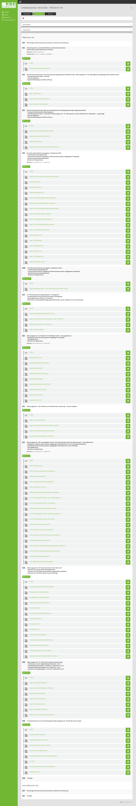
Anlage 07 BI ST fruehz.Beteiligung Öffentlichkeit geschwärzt (43, 208)
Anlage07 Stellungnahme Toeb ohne (38, 389)
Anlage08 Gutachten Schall (35, 394)
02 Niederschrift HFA (34, 772)
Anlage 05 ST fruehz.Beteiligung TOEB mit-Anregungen (42, 197)
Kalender (6, 14)
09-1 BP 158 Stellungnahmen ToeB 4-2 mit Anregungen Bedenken (45, 513)
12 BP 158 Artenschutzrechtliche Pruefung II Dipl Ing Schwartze (44, 535)
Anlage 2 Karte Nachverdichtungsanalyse (39, 98)
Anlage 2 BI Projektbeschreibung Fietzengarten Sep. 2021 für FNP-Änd (46, 319)
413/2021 (27, 166)
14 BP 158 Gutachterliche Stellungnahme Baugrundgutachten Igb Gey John (47, 545)
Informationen (26, 13)
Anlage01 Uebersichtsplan (35, 357)
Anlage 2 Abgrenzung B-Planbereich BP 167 (39, 136)
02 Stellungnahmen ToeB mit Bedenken (38, 592)
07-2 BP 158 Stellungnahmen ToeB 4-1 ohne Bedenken (42, 503)
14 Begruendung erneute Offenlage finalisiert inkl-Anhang (43, 656)
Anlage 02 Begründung (34, 182)
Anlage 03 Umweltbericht (35, 187)
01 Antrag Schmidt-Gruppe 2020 (37, 734)
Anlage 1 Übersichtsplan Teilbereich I (38, 682)
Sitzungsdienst (127, 802)
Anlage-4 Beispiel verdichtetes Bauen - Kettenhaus (41, 436)
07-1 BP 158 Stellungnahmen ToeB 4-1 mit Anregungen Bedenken (45, 497)
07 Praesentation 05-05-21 (35, 618)
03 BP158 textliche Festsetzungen (37, 476)
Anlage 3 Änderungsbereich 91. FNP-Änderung (40, 324)
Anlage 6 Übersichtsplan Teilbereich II (38, 709)
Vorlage (31, 63)
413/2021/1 (27, 278)
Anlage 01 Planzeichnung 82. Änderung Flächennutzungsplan (44, 176)
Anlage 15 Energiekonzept (35, 251)
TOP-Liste (50, 13)
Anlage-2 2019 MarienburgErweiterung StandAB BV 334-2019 (43, 425)
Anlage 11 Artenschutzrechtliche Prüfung (39, 229)
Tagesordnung (38, 13)
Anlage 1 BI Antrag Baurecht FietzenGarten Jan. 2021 (42, 313)
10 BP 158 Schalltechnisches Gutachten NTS (39, 524)
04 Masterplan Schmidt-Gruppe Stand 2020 (39, 745)
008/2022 (27, 83)
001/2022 (27, 456)
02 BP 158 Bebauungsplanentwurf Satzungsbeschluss (42, 471)
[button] (9, 17)
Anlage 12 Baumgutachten (35, 235)
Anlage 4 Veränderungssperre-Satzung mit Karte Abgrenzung (44, 146)
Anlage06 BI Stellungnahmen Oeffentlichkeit (40, 384)
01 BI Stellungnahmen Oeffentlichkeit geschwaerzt (41, 586)
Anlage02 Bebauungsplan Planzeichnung (39, 363)
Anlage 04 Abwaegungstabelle (36, 192)
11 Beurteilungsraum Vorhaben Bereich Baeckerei (41, 640)
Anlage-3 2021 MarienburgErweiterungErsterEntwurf (42, 430)
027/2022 (27, 303)
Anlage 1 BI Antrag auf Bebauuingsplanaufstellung (41, 131)
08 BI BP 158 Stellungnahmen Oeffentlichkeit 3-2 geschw (43, 508)
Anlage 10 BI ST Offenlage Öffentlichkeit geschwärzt (41, 224)
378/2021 (27, 347)
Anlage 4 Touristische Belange (36, 329)
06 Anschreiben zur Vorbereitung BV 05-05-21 (40, 613)
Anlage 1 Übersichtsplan (35, 93)
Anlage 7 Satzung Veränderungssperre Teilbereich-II (41, 714)
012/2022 (27, 672)
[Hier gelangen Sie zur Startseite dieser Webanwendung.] (9, 5)
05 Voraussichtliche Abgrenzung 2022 (38, 750)
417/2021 (27, 410)
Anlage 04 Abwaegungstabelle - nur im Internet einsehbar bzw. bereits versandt (48, 288)
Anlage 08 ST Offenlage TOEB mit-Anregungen (40, 213)
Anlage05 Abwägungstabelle (36, 378)
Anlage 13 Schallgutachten (35, 240)
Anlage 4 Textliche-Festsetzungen (37, 698)
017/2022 (27, 58)
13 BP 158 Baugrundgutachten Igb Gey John (39, 540)
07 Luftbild (32, 761)
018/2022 (27, 724)
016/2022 (27, 576)
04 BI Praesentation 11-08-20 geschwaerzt (39, 602)
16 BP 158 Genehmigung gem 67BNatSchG (39, 556)
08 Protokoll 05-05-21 (34, 624)
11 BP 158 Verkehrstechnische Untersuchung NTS (41, 529)
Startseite (6, 12)
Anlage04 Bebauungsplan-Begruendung (38, 373)
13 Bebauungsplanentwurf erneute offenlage (40, 650)
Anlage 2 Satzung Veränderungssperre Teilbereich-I (41, 688)
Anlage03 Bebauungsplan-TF (36, 368)
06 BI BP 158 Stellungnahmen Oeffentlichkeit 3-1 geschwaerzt (44, 492)
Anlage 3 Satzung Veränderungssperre (38, 104)
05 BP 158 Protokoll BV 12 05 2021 (37, 487)
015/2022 (27, 121)
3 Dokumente (26, 30)
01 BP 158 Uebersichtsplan (35, 465)
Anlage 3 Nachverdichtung (35, 141)
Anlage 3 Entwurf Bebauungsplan (37, 693)
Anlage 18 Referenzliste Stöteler (37, 261)
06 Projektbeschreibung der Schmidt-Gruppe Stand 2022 (43, 756)
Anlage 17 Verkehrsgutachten (36, 256)
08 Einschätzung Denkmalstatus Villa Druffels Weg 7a (42, 766)
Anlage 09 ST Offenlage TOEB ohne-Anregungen (40, 219)
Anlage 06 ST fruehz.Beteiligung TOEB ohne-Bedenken (42, 203)
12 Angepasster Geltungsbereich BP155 (38, 645)
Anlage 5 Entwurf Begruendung (36, 704)
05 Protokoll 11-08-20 (34, 608)
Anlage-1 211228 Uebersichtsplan (37, 420)
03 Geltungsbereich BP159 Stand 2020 (38, 740)
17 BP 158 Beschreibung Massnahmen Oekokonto (41, 561)
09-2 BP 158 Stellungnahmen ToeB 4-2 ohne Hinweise (42, 519)
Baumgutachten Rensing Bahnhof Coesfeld (39, 68)
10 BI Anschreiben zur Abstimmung (37, 634)
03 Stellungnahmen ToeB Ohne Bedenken (39, 597)
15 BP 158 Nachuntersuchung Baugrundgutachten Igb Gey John (44, 551)
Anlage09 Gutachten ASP (35, 400)
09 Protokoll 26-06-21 (34, 629)
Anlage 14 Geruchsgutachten (36, 245)
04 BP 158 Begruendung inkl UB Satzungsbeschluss (41, 481)
